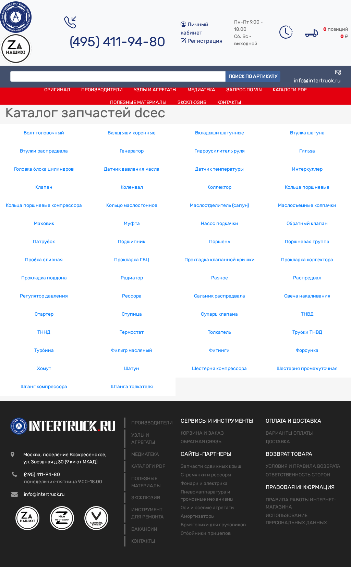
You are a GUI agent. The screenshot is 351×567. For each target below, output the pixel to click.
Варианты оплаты (289, 433)
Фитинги (219, 350)
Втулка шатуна (307, 133)
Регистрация (204, 41)
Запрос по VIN (244, 90)
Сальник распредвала (219, 296)
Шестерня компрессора (219, 368)
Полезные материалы (138, 102)
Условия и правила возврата (303, 466)
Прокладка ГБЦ (131, 260)
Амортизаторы (198, 516)
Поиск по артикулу (253, 76)
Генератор (132, 151)
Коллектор (219, 187)
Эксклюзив (192, 102)
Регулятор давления (44, 296)
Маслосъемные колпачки (307, 205)
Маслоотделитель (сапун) (219, 205)
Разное (219, 278)
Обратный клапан (307, 223)
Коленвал (132, 187)
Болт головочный (44, 133)
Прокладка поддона (44, 278)
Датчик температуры (219, 169)
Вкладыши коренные (132, 133)
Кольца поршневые (307, 187)
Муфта (132, 223)
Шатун (131, 368)
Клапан (43, 187)
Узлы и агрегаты (155, 90)
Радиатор (132, 278)
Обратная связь (201, 442)
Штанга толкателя (132, 387)
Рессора (132, 296)
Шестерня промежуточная (307, 368)
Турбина (44, 350)
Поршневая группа (307, 242)
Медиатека (201, 90)
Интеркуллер (307, 169)
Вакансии (144, 529)
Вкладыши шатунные (219, 133)
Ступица (132, 314)
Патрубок (44, 242)
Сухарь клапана (219, 314)
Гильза (307, 151)
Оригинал (57, 90)
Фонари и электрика (204, 483)
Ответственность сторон (298, 475)
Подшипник (131, 242)
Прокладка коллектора (307, 260)
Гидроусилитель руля (219, 151)
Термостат (132, 332)
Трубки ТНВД (307, 332)
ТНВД (307, 314)
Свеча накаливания (307, 296)
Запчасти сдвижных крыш (211, 466)
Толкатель (219, 332)
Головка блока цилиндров (44, 169)
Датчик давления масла (131, 169)
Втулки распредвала (44, 151)
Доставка (278, 442)
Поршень (219, 242)
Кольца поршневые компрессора (44, 205)
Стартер (44, 314)
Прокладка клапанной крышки (219, 260)
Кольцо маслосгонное (131, 205)
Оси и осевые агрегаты (207, 508)
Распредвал (307, 278)
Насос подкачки (219, 223)
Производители (102, 90)
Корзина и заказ (202, 433)
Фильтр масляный (131, 350)
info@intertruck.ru (317, 80)
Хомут (44, 368)
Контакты (229, 102)
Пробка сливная (44, 260)
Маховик (44, 223)
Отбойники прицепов (206, 533)
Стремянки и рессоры (206, 475)
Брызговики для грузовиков (213, 525)
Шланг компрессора (44, 387)
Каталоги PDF (290, 90)
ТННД (43, 332)
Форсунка (307, 350)
